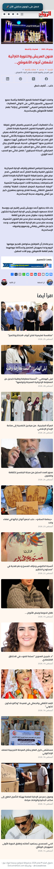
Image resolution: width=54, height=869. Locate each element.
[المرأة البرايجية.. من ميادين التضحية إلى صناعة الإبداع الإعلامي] (27, 406)
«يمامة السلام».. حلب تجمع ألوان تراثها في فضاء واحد (28, 521)
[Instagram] (9, 14)
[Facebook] (17, 14)
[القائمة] (22, 14)
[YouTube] (4, 14)
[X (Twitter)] (13, 14)
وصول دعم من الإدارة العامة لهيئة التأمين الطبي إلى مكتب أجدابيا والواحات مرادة (27, 798)
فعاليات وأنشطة (31, 49)
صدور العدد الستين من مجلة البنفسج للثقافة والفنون (31, 474)
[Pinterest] (20, 78)
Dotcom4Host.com (16, 866)
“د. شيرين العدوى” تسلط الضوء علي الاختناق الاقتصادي (31, 658)
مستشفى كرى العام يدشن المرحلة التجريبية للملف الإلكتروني (27, 751)
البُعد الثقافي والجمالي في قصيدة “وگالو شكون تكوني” (29, 705)
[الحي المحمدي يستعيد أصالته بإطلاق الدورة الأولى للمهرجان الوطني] (27, 824)
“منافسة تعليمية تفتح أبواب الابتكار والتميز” (30, 335)
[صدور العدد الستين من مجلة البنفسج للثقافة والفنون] (27, 453)
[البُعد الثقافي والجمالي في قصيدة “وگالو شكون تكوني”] (27, 684)
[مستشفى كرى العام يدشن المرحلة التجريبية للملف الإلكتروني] (27, 731)
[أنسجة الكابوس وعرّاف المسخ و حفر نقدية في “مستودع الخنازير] (27, 547)
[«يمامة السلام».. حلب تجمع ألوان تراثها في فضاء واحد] (27, 500)
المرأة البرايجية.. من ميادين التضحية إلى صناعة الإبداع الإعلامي (30, 427)
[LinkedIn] (7, 78)
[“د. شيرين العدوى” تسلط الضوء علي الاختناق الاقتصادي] (27, 637)
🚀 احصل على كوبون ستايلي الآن (22, 6)
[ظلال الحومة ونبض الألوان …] (27, 593)
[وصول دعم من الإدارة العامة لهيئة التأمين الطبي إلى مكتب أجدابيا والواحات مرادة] (27, 777)
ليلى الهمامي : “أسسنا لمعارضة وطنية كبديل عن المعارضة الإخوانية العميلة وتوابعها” (28, 380)
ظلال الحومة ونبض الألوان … (39, 613)
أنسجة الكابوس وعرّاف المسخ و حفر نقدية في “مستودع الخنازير (30, 567)
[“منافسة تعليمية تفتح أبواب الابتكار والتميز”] (27, 316)
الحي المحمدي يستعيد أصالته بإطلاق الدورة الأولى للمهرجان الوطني (27, 845)
